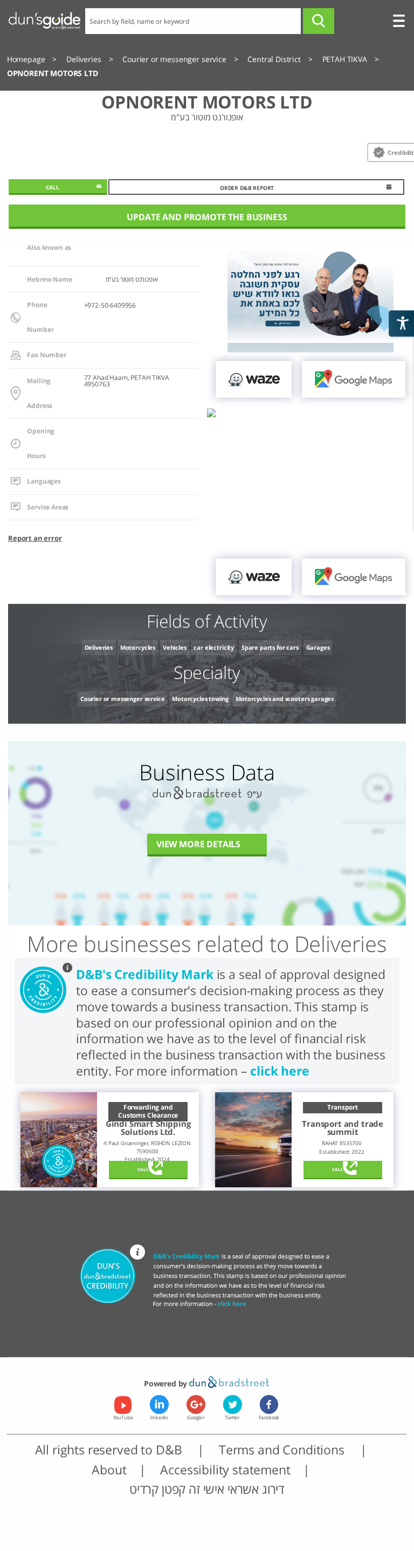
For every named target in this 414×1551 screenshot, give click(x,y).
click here (279, 1070)
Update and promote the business (207, 217)
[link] (253, 379)
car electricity (214, 647)
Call (142, 1169)
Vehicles (175, 647)
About (109, 1469)
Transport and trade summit (342, 1128)
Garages (318, 647)
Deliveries (99, 647)
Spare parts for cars (270, 647)
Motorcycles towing (200, 699)
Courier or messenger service (122, 699)
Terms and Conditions (283, 1449)
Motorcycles (137, 647)
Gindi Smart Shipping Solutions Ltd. (148, 1128)
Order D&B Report (247, 188)
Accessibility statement (225, 1469)
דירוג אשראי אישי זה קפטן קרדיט (207, 1489)
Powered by (166, 1383)
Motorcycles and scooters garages (285, 699)
